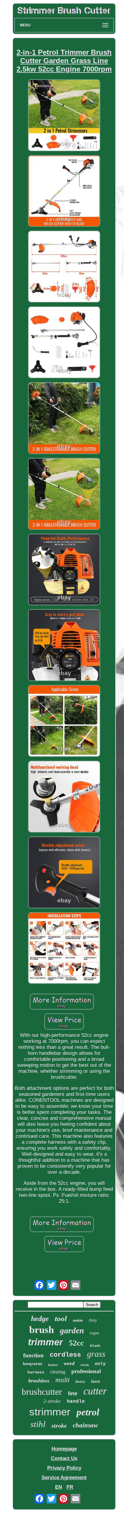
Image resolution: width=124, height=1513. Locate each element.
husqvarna (32, 1363)
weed (69, 1363)
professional (86, 1371)
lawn (95, 1381)
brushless (38, 1381)
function (33, 1355)
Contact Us (64, 1458)
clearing (57, 1371)
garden (72, 1330)
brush (41, 1329)
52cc (76, 1343)
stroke (59, 1425)
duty (93, 1320)
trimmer (45, 1342)
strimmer (49, 1411)
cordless (65, 1355)
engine (94, 1333)
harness (35, 1372)
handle (76, 1401)
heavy (80, 1381)
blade (95, 1346)
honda (85, 1365)
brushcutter (42, 1392)
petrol (87, 1412)
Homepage (64, 1449)
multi (62, 1380)
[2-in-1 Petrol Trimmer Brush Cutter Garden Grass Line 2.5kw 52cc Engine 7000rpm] (64, 116)
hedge (40, 1319)
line (72, 1394)
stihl (37, 1424)
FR (70, 1487)
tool (61, 1318)
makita (78, 1320)
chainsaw (85, 1425)
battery (53, 1365)
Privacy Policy (64, 1468)
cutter (95, 1391)
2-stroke (52, 1401)
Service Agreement (64, 1477)
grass (96, 1353)
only (100, 1364)
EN (58, 1487)
